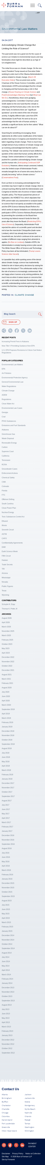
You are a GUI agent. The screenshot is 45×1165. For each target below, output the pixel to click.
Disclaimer (6, 1154)
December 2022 (8, 657)
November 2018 (8, 735)
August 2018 (7, 748)
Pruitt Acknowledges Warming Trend (16, 95)
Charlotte (5, 1109)
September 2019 (8, 709)
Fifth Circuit (6, 556)
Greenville (6, 1127)
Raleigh (28, 1120)
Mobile (27, 1102)
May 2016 (5, 861)
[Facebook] (10, 1145)
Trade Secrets (7, 565)
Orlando (28, 1116)
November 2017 (8, 788)
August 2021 (7, 675)
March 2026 (6, 627)
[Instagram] (4, 1145)
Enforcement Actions (10, 473)
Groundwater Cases (9, 469)
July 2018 (5, 753)
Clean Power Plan (9, 508)
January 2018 (7, 779)
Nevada (5, 582)
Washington (29, 1127)
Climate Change (24, 295)
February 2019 (7, 722)
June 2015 (6, 909)
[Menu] (32, 6)
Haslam (5, 560)
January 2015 (7, 931)
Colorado (5, 486)
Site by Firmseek (8, 1159)
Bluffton (5, 1102)
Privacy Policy (17, 1154)
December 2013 (8, 988)
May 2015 (5, 914)
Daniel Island (7, 1120)
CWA (4, 482)
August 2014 (7, 953)
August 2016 (7, 848)
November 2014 (8, 940)
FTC (3, 495)
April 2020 (6, 701)
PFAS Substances (9, 421)
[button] (4, 332)
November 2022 (8, 662)
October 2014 (7, 944)
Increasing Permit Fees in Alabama (15, 341)
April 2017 (6, 818)
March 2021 (6, 679)
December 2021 (8, 670)
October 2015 (7, 892)
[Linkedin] (22, 1145)
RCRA (4, 465)
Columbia (6, 1116)
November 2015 (8, 888)
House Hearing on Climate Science (22, 92)
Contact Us (10, 1089)
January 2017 (7, 831)
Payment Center (32, 1145)
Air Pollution (6, 373)
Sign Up (13, 322)
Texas (4, 591)
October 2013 (7, 996)
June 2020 (6, 696)
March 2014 (6, 975)
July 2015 (5, 905)
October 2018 (7, 740)
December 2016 (8, 835)
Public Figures (7, 586)
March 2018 (6, 770)
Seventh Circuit (8, 530)
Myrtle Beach (30, 1109)
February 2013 (7, 1031)
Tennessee (6, 460)
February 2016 (7, 875)
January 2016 (7, 879)
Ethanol (5, 521)
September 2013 (8, 1001)
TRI (3, 569)
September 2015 (8, 896)
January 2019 (7, 727)
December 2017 (8, 783)
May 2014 (5, 966)
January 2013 (7, 1035)
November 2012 (8, 1044)
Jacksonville (30, 1098)
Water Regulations (9, 386)
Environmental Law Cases (12, 408)
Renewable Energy (9, 443)
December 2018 (8, 731)
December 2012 (8, 1040)
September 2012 (8, 1053)
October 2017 (7, 792)
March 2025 (6, 635)
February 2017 (7, 827)
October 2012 (7, 1048)
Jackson (28, 1094)
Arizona (5, 573)
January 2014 (7, 983)
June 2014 (6, 961)
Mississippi (6, 578)
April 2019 (6, 714)
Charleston (6, 1105)
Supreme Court (8, 451)
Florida (4, 491)
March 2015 (6, 922)
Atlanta (5, 1094)
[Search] (40, 5)
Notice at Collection (33, 1154)
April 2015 (6, 918)
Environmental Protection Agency (15, 378)
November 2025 (8, 631)
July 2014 (5, 957)
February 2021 (7, 683)
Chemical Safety (8, 478)
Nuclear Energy (8, 512)
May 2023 (5, 648)
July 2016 (5, 853)
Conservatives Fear (9, 177)
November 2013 (8, 992)
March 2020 (6, 705)
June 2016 (6, 857)
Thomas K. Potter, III (9, 609)
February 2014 (7, 979)
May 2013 (5, 1018)
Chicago (5, 1113)
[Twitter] (16, 1145)
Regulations (6, 399)
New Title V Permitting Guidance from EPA (18, 346)
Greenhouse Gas (8, 434)
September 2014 (8, 948)
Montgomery (30, 1105)
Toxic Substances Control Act (13, 517)
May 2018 (5, 762)
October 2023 (7, 644)
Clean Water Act (8, 404)
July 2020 (5, 692)
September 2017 (8, 796)
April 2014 (6, 970)
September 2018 (8, 744)
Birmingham (7, 1098)
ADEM (4, 395)
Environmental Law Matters (12, 365)
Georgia (5, 412)
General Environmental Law (12, 382)
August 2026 (7, 618)
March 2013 (6, 1027)
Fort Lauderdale (8, 1123)
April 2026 (6, 622)
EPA (3, 369)
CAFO (4, 538)
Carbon (5, 447)
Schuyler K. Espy (8, 604)
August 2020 (7, 688)
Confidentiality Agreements (12, 543)
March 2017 (6, 822)
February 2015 (7, 927)
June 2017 (6, 809)
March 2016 (6, 870)
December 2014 (8, 935)
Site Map (5, 1156)
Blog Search (10, 314)
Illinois (4, 525)
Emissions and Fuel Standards (14, 425)
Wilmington (29, 1131)
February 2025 (7, 640)
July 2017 (5, 805)
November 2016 (8, 840)
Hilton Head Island (9, 1131)
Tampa (27, 1123)
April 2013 (6, 1022)
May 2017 (5, 814)
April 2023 (6, 653)
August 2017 (7, 801)
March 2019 (6, 718)
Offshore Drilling (8, 499)
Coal (3, 417)
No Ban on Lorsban (15, 242)
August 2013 (7, 1005)
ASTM (4, 534)
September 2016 (8, 844)
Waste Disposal (8, 438)
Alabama (5, 430)
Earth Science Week (10, 551)
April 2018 (6, 766)
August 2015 (7, 901)
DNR (4, 547)
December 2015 (8, 883)
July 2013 (5, 1009)
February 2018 (7, 775)
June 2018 (6, 757)
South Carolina (7, 504)
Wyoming (5, 595)
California (5, 456)
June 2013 (6, 1014)
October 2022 (7, 666)
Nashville (28, 1113)
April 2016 (6, 866)
